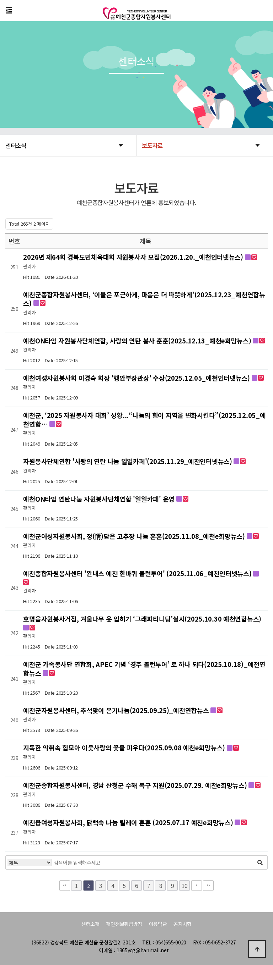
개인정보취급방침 (124, 923)
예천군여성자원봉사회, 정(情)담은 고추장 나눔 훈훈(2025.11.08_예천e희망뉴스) (134, 536)
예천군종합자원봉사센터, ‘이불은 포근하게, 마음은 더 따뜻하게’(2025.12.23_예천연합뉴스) (144, 299)
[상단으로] (257, 949)
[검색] (260, 862)
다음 (196, 885)
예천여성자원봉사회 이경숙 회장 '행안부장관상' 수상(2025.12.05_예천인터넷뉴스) (137, 377)
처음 (64, 885)
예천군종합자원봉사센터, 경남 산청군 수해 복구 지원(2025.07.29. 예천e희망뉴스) (135, 785)
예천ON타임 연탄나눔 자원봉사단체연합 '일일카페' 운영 (99, 498)
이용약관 (158, 923)
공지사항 (182, 923)
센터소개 (90, 923)
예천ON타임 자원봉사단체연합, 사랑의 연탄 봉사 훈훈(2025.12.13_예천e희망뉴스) (138, 340)
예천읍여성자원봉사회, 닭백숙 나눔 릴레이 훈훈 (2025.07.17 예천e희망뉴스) (129, 822)
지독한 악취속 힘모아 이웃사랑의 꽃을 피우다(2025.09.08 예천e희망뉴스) (124, 747)
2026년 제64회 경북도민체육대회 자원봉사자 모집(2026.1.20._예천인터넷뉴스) (134, 256)
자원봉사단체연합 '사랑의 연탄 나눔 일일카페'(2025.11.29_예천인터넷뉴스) (128, 461)
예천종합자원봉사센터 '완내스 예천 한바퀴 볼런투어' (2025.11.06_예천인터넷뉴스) (138, 573)
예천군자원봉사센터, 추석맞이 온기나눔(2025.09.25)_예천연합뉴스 (116, 710)
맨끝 (208, 885)
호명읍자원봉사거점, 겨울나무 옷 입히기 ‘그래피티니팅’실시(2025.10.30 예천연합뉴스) (142, 618)
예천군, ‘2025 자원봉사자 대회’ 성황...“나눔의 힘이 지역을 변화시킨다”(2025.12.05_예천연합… (144, 419)
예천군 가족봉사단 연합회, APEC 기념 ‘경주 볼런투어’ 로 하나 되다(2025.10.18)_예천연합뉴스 (144, 668)
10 (184, 885)
